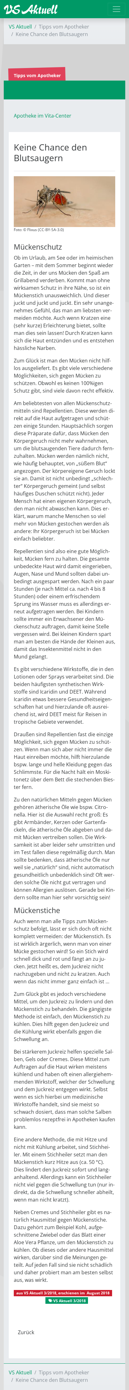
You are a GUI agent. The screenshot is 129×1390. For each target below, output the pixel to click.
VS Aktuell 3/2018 (40, 1293)
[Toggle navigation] (116, 9)
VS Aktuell (20, 26)
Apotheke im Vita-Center (42, 115)
